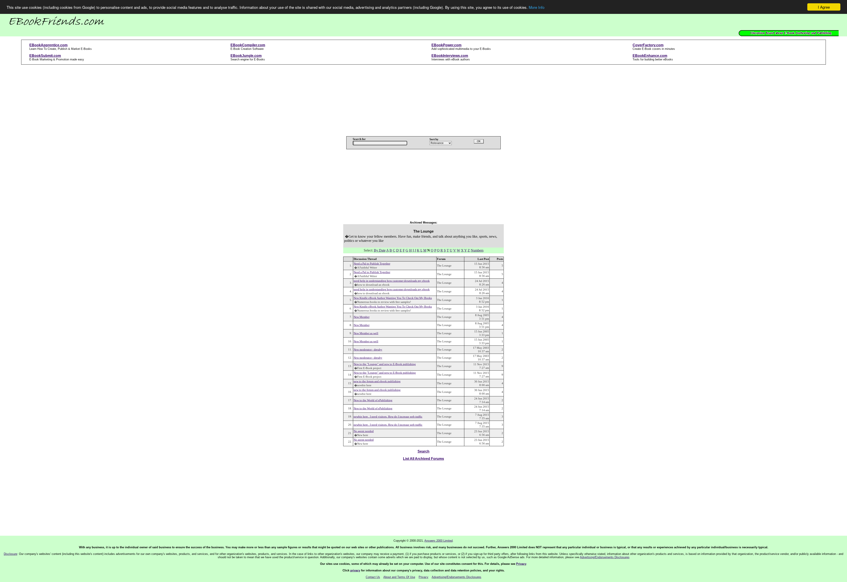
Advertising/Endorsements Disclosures (605, 557)
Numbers (477, 250)
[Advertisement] (423, 99)
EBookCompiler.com (247, 45)
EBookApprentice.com (48, 45)
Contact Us (373, 577)
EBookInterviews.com (449, 56)
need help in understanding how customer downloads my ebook (392, 280)
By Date (380, 250)
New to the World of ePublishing (373, 400)
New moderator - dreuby (368, 349)
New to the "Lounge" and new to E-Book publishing (385, 364)
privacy (355, 570)
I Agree (824, 7)
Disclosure (10, 554)
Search (423, 451)
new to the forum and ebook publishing (377, 381)
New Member (361, 317)
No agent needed (364, 431)
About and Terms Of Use (399, 577)
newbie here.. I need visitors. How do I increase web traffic (388, 416)
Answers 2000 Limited (438, 540)
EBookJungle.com (246, 56)
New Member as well (366, 333)
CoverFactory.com (648, 45)
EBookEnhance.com (650, 56)
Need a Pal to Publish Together (372, 263)
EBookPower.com (446, 45)
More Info (536, 7)
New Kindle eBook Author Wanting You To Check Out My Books (393, 298)
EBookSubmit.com (45, 56)
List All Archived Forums (423, 459)
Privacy (521, 563)
